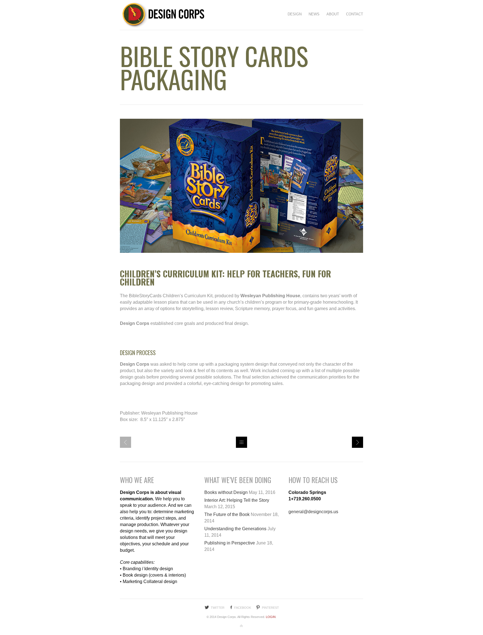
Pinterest (270, 607)
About (332, 14)
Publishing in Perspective (229, 543)
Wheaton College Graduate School (357, 442)
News (314, 14)
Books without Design (226, 492)
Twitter (217, 607)
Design (295, 14)
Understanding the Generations (235, 528)
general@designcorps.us (313, 511)
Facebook (242, 607)
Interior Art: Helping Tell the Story (236, 500)
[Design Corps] (162, 15)
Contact (354, 14)
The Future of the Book (227, 514)
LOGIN (271, 617)
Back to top (241, 626)
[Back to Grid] (241, 442)
